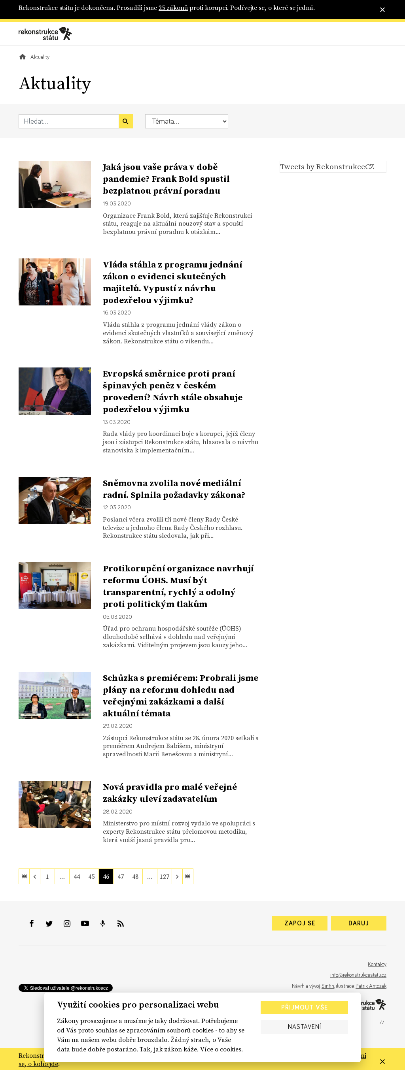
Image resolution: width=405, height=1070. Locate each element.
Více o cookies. (221, 1049)
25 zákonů (173, 7)
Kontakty (377, 964)
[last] (188, 876)
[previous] (35, 876)
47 (120, 876)
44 (77, 876)
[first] (24, 876)
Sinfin (328, 986)
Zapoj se (299, 923)
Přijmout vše (304, 1007)
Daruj (358, 923)
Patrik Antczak (371, 986)
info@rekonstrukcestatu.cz (358, 975)
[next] (177, 876)
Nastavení (304, 1027)
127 (164, 876)
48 (135, 876)
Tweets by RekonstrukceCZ (327, 166)
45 (91, 876)
